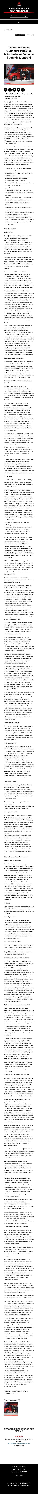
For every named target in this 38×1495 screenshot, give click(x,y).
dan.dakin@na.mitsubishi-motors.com (19, 1443)
